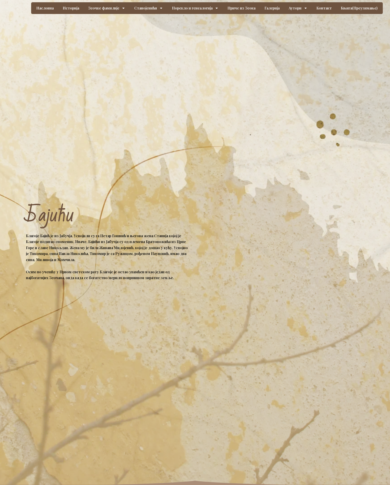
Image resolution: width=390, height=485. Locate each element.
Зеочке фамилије (103, 8)
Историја (71, 8)
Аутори (295, 8)
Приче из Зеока (241, 8)
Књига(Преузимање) (359, 8)
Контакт (324, 8)
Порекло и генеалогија (192, 8)
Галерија (272, 8)
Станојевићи (145, 8)
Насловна (45, 8)
